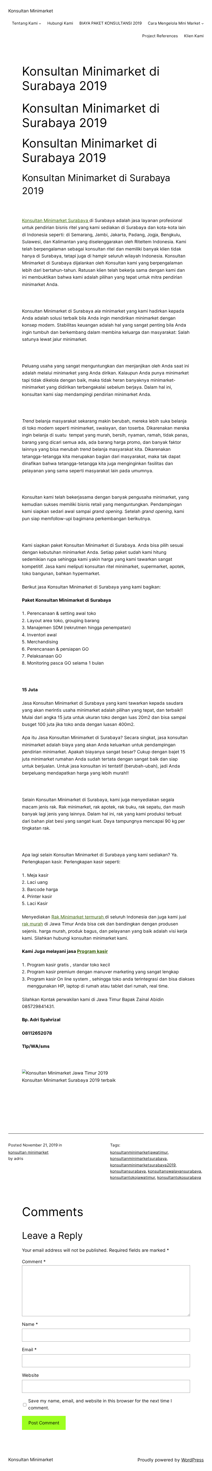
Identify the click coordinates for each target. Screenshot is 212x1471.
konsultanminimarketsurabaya (138, 1158)
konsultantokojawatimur (132, 1177)
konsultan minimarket (28, 1152)
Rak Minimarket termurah (78, 917)
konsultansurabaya (128, 1171)
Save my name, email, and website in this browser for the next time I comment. (100, 1404)
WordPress (192, 1459)
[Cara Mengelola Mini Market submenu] (202, 23)
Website (30, 1375)
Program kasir (92, 951)
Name (30, 1324)
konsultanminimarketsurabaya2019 (143, 1165)
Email (29, 1349)
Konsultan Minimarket (30, 10)
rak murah (32, 923)
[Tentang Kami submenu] (40, 23)
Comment (34, 1261)
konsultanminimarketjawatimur (139, 1152)
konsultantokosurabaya (179, 1177)
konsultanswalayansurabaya (174, 1171)
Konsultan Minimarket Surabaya (55, 220)
